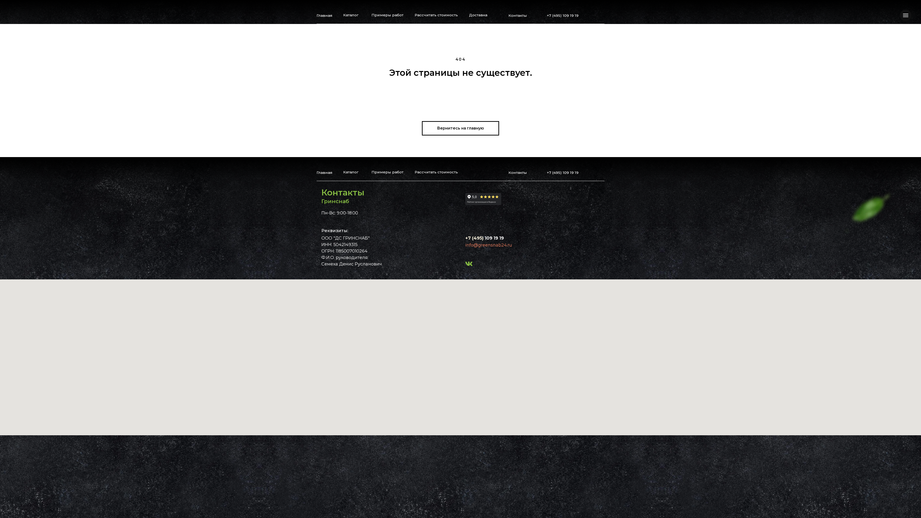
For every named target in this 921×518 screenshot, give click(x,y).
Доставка (478, 15)
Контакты (517, 15)
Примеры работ (387, 15)
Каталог (351, 15)
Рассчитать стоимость (436, 15)
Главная (324, 15)
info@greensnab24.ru (488, 245)
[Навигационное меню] (905, 15)
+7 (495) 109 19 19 (563, 15)
